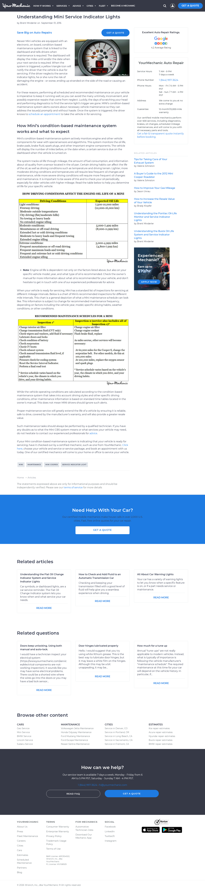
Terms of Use (53, 848)
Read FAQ (73, 793)
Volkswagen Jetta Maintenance (77, 728)
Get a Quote (115, 32)
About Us (22, 826)
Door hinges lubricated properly (98, 645)
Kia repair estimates (159, 728)
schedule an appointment (44, 114)
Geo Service (23, 728)
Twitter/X (110, 836)
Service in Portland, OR (117, 732)
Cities (90, 6)
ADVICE (77, 6)
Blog (19, 872)
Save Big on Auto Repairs (34, 32)
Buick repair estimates (160, 740)
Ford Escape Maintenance (74, 740)
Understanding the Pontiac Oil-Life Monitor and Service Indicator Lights (155, 217)
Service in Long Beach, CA (118, 736)
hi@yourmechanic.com (113, 785)
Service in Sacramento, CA (119, 740)
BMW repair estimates (160, 744)
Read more (44, 608)
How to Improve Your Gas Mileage (154, 188)
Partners (22, 867)
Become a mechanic (123, 5)
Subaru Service (25, 744)
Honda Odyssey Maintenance (76, 732)
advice (93, 433)
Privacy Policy (54, 836)
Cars (19, 850)
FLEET (102, 6)
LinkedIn (110, 831)
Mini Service (23, 732)
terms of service (73, 487)
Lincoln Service (25, 740)
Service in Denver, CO (116, 728)
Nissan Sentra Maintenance (75, 744)
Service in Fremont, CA (117, 744)
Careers (21, 840)
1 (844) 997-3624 (168, 80)
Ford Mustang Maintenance (75, 736)
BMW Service (24, 736)
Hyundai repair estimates (162, 736)
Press (20, 831)
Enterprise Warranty (57, 831)
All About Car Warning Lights (155, 574)
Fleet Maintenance (27, 836)
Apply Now (149, 281)
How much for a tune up (152, 645)
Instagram (110, 840)
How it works (42, 6)
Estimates (22, 855)
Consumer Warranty (57, 826)
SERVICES (61, 6)
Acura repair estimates (161, 732)
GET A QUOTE (190, 5)
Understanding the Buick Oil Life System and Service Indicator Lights (154, 234)
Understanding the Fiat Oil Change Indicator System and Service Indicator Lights (42, 578)
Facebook (110, 826)
